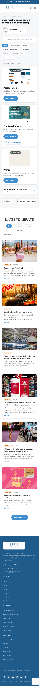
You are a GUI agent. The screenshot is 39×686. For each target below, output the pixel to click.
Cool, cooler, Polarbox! (13, 268)
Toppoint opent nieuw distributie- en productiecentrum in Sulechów (19, 357)
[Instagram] (17, 677)
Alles (5, 45)
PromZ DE (6, 589)
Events (5, 54)
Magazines (26, 49)
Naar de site (9, 98)
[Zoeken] (30, 8)
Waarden (5, 644)
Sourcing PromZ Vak (9, 626)
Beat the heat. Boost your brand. (18, 312)
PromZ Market (7, 630)
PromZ (5, 581)
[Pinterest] (25, 677)
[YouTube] (21, 677)
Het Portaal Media (8, 640)
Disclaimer (19, 681)
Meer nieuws (18, 517)
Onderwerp (7, 234)
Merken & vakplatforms (10, 49)
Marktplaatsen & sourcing (19, 45)
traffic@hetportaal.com (12, 572)
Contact (5, 647)
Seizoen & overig (8, 58)
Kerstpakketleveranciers (11, 614)
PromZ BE (6, 585)
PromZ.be (20, 230)
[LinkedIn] (4, 677)
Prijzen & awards (17, 54)
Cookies (11, 681)
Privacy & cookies (8, 659)
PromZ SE (6, 593)
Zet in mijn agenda (14, 142)
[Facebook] (13, 677)
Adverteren (6, 651)
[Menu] (35, 8)
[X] (8, 677)
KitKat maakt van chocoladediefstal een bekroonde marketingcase (19, 404)
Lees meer (7, 278)
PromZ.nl (29, 226)
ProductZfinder (8, 622)
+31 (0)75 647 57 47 (11, 568)
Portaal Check (7, 618)
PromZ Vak (18, 226)
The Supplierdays (8, 610)
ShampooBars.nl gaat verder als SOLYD (17, 496)
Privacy (5, 681)
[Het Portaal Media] (9, 8)
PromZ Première (8, 601)
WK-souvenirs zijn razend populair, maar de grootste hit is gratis (18, 450)
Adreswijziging (7, 655)
